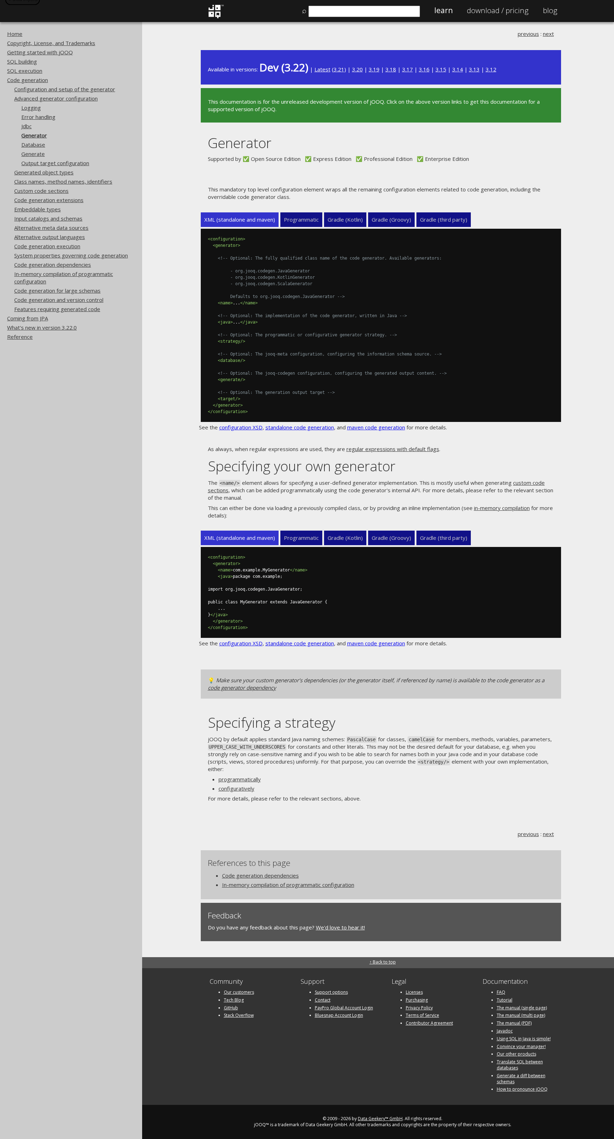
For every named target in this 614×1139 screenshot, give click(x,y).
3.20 (357, 69)
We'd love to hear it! (340, 927)
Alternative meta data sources (51, 227)
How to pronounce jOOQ (522, 1089)
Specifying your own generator (301, 465)
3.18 (391, 69)
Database (33, 144)
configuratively (236, 788)
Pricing (498, 10)
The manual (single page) (522, 1008)
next (548, 33)
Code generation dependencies (52, 264)
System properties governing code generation (71, 255)
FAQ (501, 992)
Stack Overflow (239, 1015)
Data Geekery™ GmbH (380, 1119)
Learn (443, 10)
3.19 (374, 69)
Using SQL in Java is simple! (524, 1039)
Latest (322, 69)
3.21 (339, 69)
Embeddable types (37, 209)
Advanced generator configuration (56, 98)
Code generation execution (47, 246)
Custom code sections (41, 190)
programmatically (240, 779)
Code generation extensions (49, 200)
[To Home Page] (216, 17)
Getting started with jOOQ (40, 52)
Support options (331, 992)
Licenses (414, 992)
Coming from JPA (27, 318)
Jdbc (26, 126)
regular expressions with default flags (392, 448)
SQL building (22, 61)
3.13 (474, 69)
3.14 (457, 69)
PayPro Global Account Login (344, 1008)
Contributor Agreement (429, 1023)
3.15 (441, 69)
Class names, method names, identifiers (63, 181)
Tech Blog (234, 1000)
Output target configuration (55, 163)
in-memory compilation (502, 507)
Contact (322, 1000)
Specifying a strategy (271, 722)
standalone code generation (299, 427)
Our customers (239, 992)
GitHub (231, 1008)
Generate (33, 153)
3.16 (424, 69)
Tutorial (504, 1000)
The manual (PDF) (514, 1023)
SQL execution (24, 70)
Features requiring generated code (57, 309)
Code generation (27, 79)
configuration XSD (241, 427)
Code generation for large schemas (57, 290)
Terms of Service (422, 1015)
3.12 (491, 69)
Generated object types (44, 172)
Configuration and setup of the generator (64, 89)
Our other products (516, 1054)
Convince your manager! (521, 1046)
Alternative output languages (49, 236)
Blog (550, 10)
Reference (20, 336)
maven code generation (376, 427)
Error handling (38, 116)
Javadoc (505, 1031)
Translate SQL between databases (520, 1065)
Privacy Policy (419, 1008)
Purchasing (417, 1000)
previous (528, 33)
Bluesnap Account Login (339, 1015)
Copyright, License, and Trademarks (51, 43)
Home (14, 33)
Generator (34, 135)
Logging (31, 107)
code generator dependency (242, 687)
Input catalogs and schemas (48, 218)
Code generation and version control (58, 299)
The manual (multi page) (521, 1015)
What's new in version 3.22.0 (42, 327)
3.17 (407, 69)
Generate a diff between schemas (521, 1079)
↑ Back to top (383, 962)
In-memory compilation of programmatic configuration (288, 884)
